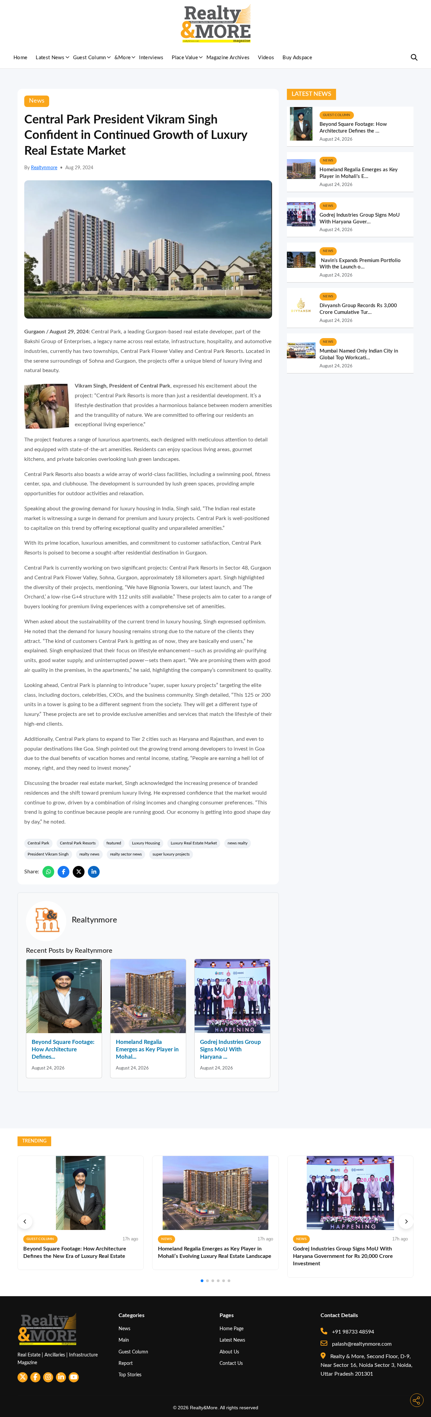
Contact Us (231, 1363)
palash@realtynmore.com (361, 1344)
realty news (89, 854)
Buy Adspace (297, 57)
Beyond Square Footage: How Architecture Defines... (63, 1049)
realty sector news (126, 854)
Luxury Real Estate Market (194, 843)
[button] (25, 1221)
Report (126, 1363)
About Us (229, 1351)
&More (122, 57)
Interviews (151, 57)
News (124, 1328)
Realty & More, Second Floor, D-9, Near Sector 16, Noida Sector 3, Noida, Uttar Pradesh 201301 (366, 1365)
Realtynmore (44, 168)
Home (20, 57)
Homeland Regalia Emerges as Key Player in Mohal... (147, 1049)
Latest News (50, 57)
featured (113, 843)
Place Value (185, 57)
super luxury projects (171, 854)
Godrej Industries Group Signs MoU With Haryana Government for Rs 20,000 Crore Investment (343, 1256)
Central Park (38, 843)
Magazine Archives (228, 57)
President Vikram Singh (48, 854)
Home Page (231, 1328)
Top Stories (130, 1374)
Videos (266, 57)
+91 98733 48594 (352, 1332)
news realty (237, 843)
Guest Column (89, 57)
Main (124, 1340)
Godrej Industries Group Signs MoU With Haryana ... (230, 1049)
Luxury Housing (146, 843)
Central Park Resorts (78, 843)
